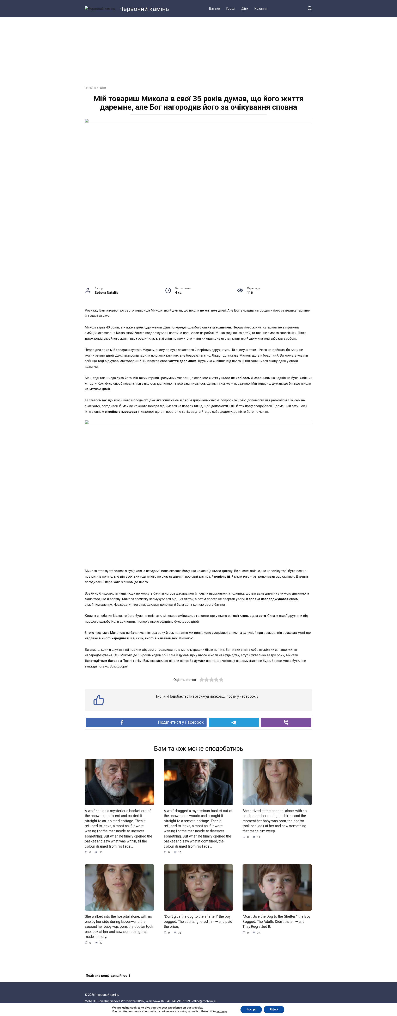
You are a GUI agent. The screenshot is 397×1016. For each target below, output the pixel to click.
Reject (274, 1009)
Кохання (260, 9)
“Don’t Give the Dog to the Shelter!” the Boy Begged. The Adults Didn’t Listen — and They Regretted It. (276, 921)
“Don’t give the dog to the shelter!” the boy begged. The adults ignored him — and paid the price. (198, 921)
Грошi (230, 9)
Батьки (214, 9)
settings (221, 1011)
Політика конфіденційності (108, 976)
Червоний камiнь (144, 8)
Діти (244, 9)
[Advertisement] (198, 48)
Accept (251, 1009)
